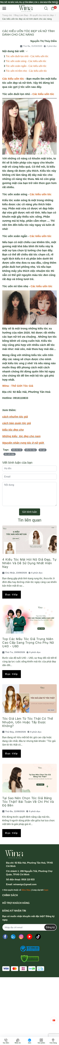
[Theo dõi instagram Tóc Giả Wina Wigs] (21, 936)
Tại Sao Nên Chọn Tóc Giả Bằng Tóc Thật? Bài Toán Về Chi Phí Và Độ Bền (28, 801)
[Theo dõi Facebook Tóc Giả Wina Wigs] (5, 936)
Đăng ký (50, 927)
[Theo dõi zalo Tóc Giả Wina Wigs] (13, 936)
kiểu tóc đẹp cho (13, 429)
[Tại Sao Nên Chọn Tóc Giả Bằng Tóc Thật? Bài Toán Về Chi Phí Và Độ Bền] (29, 778)
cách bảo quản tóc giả (16, 423)
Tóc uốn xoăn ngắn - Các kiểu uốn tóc (26, 66)
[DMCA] (28, 958)
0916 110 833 (27, 879)
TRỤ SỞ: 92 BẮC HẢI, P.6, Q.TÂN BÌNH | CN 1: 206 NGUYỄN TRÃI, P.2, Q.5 (27, 2)
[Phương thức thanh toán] (23, 968)
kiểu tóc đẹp (31, 450)
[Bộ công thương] (28, 948)
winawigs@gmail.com (24, 884)
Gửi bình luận (29, 512)
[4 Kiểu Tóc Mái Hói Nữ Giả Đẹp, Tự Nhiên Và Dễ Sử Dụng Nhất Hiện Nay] (29, 539)
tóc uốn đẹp (9, 454)
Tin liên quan (29, 520)
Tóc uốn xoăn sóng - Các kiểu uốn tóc (26, 61)
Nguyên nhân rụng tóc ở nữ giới (23, 442)
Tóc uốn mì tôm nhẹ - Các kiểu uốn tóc (26, 71)
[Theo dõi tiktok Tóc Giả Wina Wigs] (38, 936)
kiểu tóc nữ (16, 450)
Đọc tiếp (11, 594)
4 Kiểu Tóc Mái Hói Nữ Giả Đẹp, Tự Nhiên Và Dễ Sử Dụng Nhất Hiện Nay (29, 563)
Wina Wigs (26, 890)
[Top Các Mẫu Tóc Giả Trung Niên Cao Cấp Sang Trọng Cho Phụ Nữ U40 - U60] (29, 619)
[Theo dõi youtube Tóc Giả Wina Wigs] (29, 936)
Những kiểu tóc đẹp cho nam (21, 436)
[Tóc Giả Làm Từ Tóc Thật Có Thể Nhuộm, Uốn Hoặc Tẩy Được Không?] (29, 698)
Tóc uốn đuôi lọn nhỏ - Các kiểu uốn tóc (27, 56)
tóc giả (42, 450)
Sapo (46, 890)
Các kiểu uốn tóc (13, 78)
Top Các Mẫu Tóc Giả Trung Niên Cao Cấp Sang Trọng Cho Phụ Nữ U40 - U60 (28, 642)
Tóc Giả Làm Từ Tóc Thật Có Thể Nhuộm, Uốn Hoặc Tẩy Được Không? (27, 722)
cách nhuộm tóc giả (15, 416)
